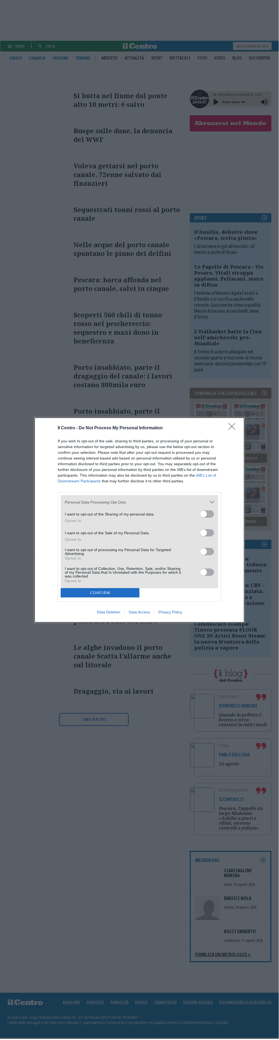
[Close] (233, 428)
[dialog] (139, 520)
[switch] (207, 514)
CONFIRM (100, 593)
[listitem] (139, 502)
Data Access (139, 612)
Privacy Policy (170, 612)
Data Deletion (108, 612)
